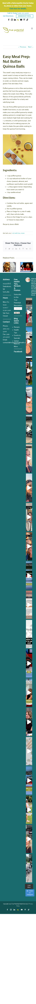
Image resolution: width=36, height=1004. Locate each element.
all (13, 233)
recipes (23, 233)
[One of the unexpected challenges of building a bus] (29, 546)
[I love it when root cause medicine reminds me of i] (29, 400)
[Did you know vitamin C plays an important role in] (29, 722)
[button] (4, 267)
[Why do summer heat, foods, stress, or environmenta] (29, 575)
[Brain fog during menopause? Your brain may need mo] (29, 751)
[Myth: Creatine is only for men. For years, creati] (29, 634)
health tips (17, 233)
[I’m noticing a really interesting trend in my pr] (29, 341)
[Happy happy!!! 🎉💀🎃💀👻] (29, 458)
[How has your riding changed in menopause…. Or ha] (29, 488)
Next (30, 47)
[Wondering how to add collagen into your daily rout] (29, 663)
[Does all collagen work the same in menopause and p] (29, 839)
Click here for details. (18, 9)
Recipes (17, 327)
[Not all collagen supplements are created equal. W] (29, 780)
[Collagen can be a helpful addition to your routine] (29, 692)
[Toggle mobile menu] (32, 28)
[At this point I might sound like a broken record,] (29, 605)
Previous (23, 47)
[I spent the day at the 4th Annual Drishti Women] (29, 810)
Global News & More (16, 344)
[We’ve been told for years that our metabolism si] (29, 517)
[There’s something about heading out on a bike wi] (29, 429)
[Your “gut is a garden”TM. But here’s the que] (29, 370)
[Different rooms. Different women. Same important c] (29, 312)
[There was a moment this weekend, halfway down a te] (29, 868)
